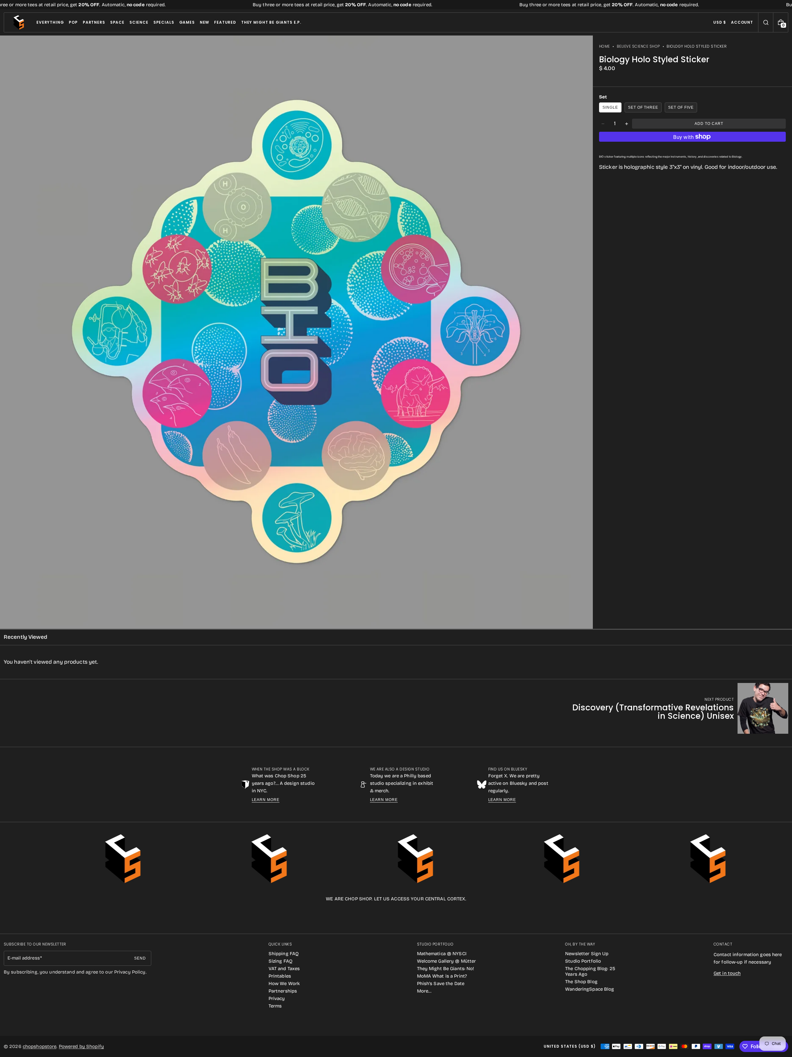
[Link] (396, 4)
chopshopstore (40, 1046)
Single (610, 107)
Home (604, 46)
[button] (765, 22)
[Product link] (675, 708)
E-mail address (23, 958)
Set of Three (643, 107)
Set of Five (681, 107)
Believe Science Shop (638, 46)
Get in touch (727, 973)
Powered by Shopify (81, 1046)
